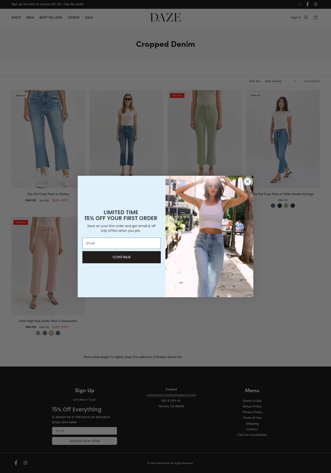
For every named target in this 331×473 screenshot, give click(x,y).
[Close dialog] (248, 181)
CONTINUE (122, 257)
